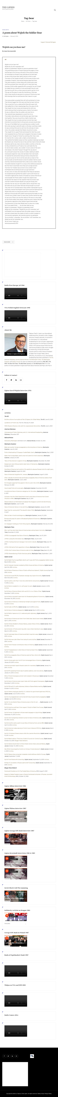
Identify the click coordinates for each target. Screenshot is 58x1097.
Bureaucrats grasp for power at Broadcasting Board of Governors (22, 518)
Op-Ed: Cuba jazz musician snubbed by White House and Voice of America (24, 565)
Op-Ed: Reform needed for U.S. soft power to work (18, 586)
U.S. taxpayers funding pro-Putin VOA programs (17, 524)
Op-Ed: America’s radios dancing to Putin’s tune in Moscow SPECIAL (22, 728)
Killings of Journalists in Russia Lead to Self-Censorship (19, 763)
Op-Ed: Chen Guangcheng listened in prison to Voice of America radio (23, 718)
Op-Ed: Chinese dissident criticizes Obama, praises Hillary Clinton (22, 624)
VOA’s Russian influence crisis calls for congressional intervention (22, 426)
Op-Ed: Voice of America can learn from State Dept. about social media (23, 618)
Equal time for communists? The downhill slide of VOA (19, 510)
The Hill (51, 357)
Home (22, 21)
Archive (13, 562)
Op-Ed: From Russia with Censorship (14, 759)
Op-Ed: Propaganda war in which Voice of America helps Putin (21, 650)
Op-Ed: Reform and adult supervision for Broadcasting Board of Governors (24, 596)
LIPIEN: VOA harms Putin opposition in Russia (16, 547)
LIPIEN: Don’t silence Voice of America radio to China (18, 550)
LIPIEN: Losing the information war (14, 539)
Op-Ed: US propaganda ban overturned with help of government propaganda (25, 697)
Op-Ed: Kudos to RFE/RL (11, 607)
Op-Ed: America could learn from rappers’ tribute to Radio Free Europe (23, 707)
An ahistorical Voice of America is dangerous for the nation (20, 491)
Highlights (5, 29)
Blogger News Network (21, 741)
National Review (24, 359)
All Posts (28, 21)
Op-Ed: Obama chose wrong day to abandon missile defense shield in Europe (24, 754)
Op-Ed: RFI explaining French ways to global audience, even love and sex (23, 671)
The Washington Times (35, 359)
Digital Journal (16, 361)
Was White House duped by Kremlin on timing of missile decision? (22, 749)
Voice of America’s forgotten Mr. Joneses (15, 474)
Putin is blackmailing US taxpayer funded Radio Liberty (19, 452)
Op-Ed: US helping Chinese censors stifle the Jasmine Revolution (22, 733)
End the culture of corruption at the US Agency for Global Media (22, 419)
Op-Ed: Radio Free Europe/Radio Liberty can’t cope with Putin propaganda (24, 560)
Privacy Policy (47, 1093)
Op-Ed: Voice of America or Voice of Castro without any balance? (21, 570)
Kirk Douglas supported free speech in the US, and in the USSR (21, 483)
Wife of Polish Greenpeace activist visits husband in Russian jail (21, 676)
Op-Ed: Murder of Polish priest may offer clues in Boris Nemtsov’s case (23, 629)
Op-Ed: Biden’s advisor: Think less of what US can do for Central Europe (23, 738)
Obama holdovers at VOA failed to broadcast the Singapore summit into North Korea (27, 502)
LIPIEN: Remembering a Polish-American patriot (17, 553)
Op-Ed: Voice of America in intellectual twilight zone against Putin (22, 602)
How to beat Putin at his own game (13, 488)
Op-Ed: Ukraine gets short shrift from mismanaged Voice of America (23, 660)
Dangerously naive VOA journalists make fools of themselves (21, 464)
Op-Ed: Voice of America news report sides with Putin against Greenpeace (24, 681)
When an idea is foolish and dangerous (14, 515)
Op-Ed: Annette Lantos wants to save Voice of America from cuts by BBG (24, 723)
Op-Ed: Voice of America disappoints (14, 610)
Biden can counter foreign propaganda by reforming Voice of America (23, 447)
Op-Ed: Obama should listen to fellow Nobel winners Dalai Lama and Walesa (24, 744)
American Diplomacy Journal (11, 359)
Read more (7, 242)
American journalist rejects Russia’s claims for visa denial (20, 665)
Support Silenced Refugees (48, 42)
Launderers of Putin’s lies (11, 423)
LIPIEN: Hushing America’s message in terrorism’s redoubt (20, 542)
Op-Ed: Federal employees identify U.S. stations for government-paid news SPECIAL (27, 692)
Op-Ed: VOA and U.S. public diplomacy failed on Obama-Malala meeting (23, 686)
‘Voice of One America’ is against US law (15, 461)
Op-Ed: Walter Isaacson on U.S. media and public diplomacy (20, 613)
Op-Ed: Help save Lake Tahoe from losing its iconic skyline (20, 639)
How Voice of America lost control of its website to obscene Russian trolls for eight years (28, 469)
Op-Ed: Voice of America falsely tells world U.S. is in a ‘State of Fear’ (23, 591)
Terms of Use (40, 1093)
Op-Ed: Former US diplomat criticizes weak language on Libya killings (23, 712)
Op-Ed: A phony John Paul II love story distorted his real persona (22, 581)
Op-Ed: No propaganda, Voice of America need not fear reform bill (22, 655)
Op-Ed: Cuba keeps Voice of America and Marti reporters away (21, 634)
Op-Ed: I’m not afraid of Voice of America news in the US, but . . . (21, 702)
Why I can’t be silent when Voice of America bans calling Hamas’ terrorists (24, 530)
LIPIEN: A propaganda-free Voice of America (16, 535)
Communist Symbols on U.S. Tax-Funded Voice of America (20, 771)
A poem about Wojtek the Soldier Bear (22, 33)
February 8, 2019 (14, 36)
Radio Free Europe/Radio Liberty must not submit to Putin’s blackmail (23, 456)
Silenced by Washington (10, 441)
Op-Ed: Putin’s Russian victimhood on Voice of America (19, 645)
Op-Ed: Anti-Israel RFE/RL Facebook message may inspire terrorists (23, 576)
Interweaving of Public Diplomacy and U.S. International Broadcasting (23, 432)
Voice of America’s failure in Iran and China (16, 507)
